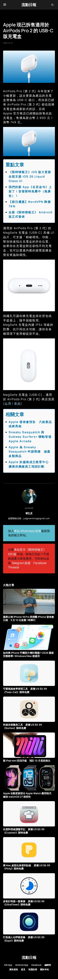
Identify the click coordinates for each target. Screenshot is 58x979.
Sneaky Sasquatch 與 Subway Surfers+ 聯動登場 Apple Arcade (30, 436)
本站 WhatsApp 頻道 (27, 531)
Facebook (40, 563)
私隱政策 (32, 969)
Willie (29, 513)
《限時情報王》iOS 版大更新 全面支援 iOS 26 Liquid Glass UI (31, 176)
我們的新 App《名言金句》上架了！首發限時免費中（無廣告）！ (30, 191)
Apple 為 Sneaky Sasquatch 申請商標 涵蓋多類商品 (29, 451)
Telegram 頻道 (21, 563)
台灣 (8, 404)
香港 (17, 404)
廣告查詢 (13, 969)
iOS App (8, 964)
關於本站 (44, 969)
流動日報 (28, 4)
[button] (4, 4)
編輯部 (48, 964)
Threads (13, 567)
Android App (21, 964)
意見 (23, 969)
